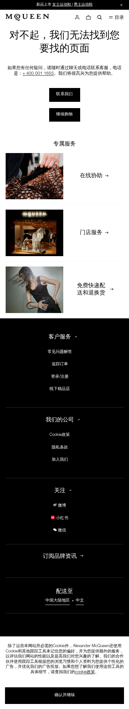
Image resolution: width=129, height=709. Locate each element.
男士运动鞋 (83, 5)
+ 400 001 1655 (38, 74)
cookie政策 (85, 672)
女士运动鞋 (61, 5)
